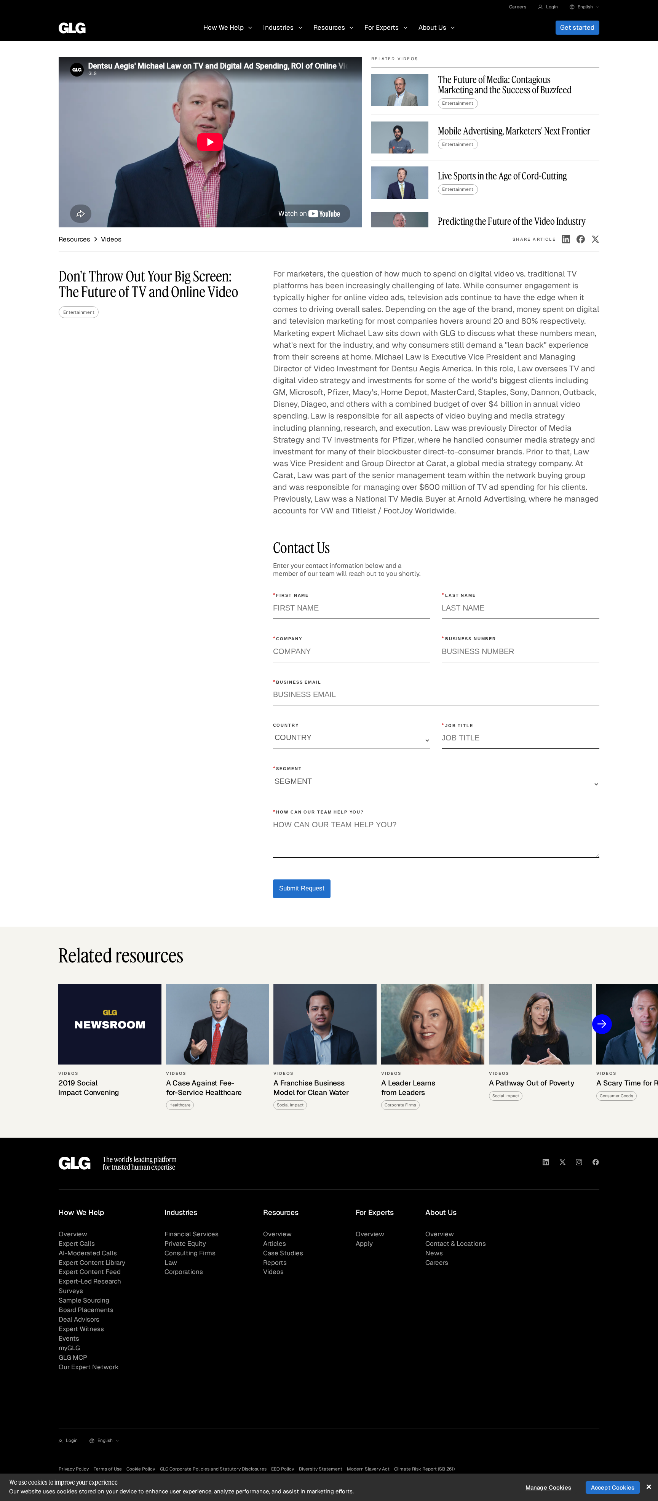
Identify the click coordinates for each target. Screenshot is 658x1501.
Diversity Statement (320, 1469)
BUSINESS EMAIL (297, 682)
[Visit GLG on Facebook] (595, 1163)
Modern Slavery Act (368, 1469)
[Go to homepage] (75, 1163)
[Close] (648, 1486)
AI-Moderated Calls (88, 1253)
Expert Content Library (92, 1262)
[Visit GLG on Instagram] (579, 1163)
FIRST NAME (291, 595)
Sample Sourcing (84, 1300)
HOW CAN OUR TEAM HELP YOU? (318, 812)
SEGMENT (287, 768)
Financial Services (191, 1234)
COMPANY (287, 638)
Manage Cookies (548, 1487)
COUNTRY (286, 725)
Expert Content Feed (90, 1272)
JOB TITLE (457, 725)
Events (69, 1338)
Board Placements (86, 1310)
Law (170, 1262)
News (434, 1253)
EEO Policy (282, 1469)
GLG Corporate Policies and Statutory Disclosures (213, 1469)
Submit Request (301, 888)
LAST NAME (459, 595)
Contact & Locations (455, 1243)
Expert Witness (81, 1329)
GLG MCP (73, 1357)
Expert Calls (77, 1243)
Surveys (71, 1291)
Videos (273, 1272)
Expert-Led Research (90, 1281)
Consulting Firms (190, 1253)
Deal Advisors (79, 1319)
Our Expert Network (89, 1367)
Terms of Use (108, 1469)
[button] (548, 7)
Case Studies (283, 1253)
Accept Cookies (612, 1487)
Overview (73, 1234)
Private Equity (185, 1243)
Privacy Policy (74, 1469)
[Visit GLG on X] (562, 1163)
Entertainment (78, 312)
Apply (364, 1243)
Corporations (183, 1272)
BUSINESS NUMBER (469, 638)
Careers (517, 6)
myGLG (69, 1348)
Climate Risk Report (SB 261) (424, 1469)
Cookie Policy (140, 1469)
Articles (274, 1243)
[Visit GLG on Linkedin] (545, 1163)
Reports (275, 1262)
